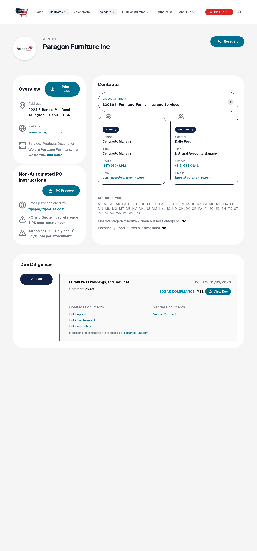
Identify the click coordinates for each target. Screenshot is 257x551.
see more (54, 155)
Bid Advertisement (82, 320)
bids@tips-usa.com (136, 332)
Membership (81, 12)
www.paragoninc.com (46, 132)
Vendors (105, 12)
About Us (185, 12)
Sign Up (219, 12)
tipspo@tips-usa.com (46, 209)
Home (39, 12)
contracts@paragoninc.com (124, 177)
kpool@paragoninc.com (193, 177)
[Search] (239, 12)
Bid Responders (80, 326)
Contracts (56, 12)
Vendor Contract (164, 314)
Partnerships (164, 12)
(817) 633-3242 (114, 165)
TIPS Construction (133, 12)
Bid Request (77, 314)
